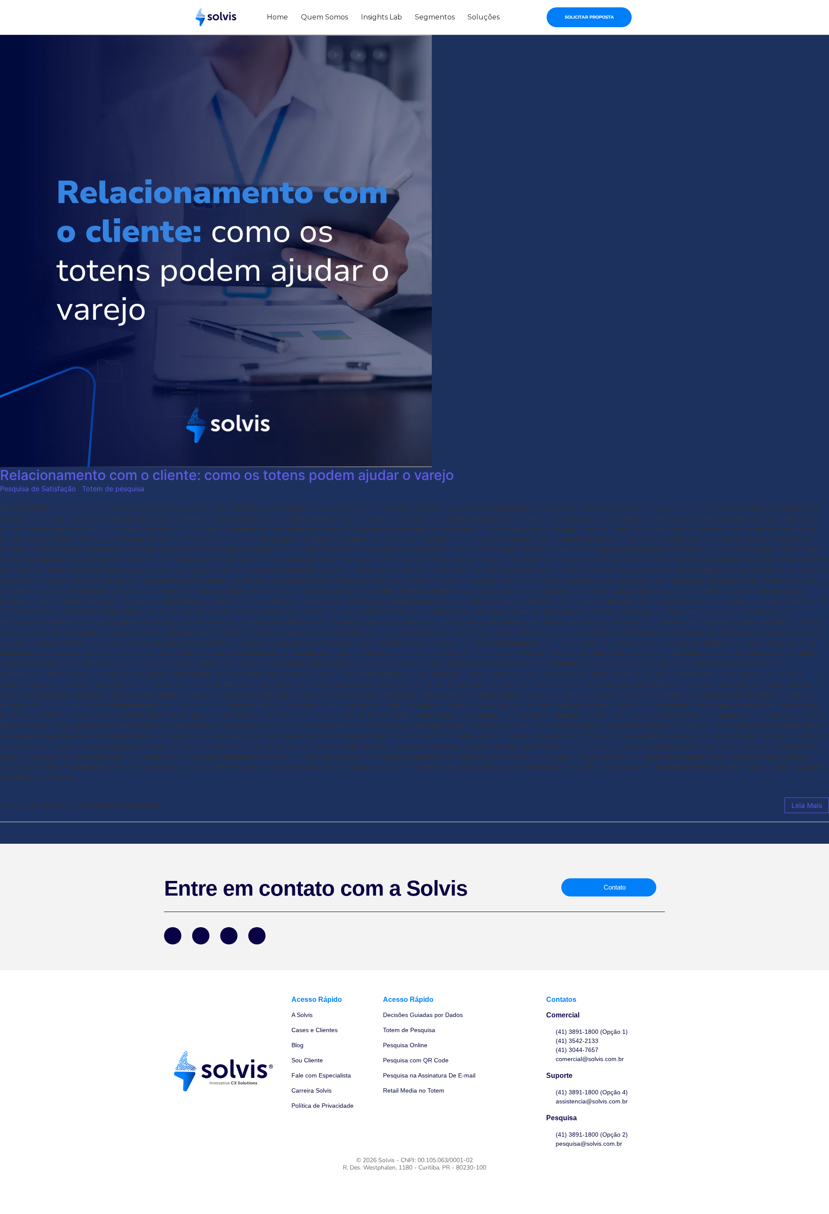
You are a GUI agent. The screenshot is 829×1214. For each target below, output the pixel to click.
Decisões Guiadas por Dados (423, 1014)
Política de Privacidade (322, 1105)
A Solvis (302, 1014)
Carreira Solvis (311, 1090)
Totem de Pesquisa (409, 1029)
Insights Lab (381, 17)
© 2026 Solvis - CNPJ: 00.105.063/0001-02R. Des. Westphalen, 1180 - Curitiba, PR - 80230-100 (414, 1164)
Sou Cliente (307, 1060)
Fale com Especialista (321, 1075)
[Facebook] (172, 935)
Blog (297, 1045)
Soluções (484, 17)
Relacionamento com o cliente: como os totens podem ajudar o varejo (227, 475)
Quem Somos (324, 17)
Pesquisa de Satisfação (38, 488)
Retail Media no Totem (413, 1090)
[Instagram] (228, 935)
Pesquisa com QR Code (416, 1060)
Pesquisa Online (405, 1045)
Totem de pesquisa (113, 488)
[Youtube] (257, 935)
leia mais (806, 805)
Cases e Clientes (314, 1029)
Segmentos (435, 17)
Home (277, 17)
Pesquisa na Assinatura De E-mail (429, 1075)
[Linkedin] (200, 935)
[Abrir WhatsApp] (807, 1192)
